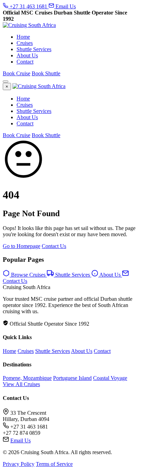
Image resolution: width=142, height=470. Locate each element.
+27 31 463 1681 (28, 6)
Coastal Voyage (110, 378)
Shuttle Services (34, 49)
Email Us (65, 6)
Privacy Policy (18, 464)
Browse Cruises (28, 275)
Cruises (25, 43)
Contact (25, 62)
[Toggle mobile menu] (5, 81)
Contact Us (54, 246)
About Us (27, 55)
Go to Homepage (21, 246)
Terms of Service (54, 464)
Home (23, 37)
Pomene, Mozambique (27, 378)
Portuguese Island (72, 378)
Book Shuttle (46, 73)
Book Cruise (16, 73)
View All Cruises (21, 384)
